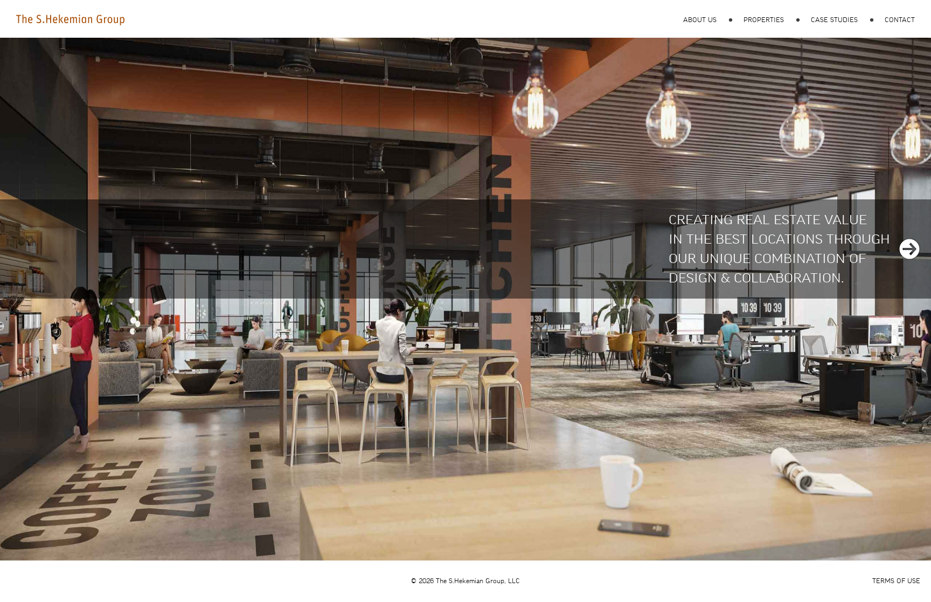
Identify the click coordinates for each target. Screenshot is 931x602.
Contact (900, 20)
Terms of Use (896, 581)
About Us (700, 20)
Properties (764, 20)
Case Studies (834, 20)
